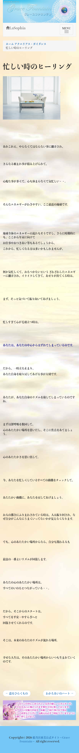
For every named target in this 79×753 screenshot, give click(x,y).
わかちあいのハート (59, 694)
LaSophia (17, 28)
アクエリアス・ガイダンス (30, 44)
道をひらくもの (17, 694)
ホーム (10, 44)
